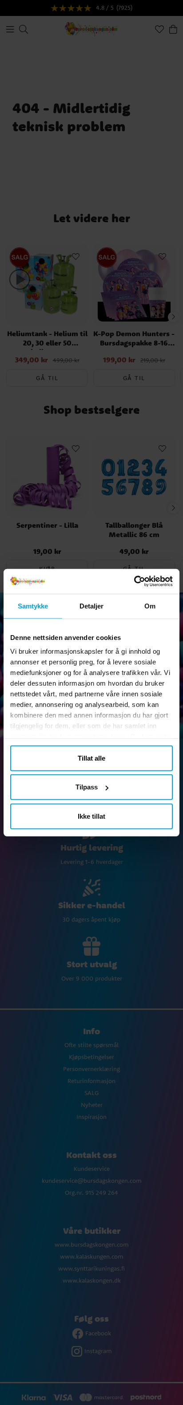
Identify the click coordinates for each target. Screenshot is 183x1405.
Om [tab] (149, 605)
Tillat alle (91, 757)
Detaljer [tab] (92, 605)
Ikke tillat (91, 816)
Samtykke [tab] (33, 605)
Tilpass (87, 787)
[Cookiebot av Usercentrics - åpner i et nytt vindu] (134, 581)
